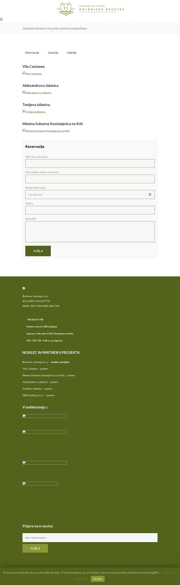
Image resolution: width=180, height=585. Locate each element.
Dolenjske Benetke (33, 28)
